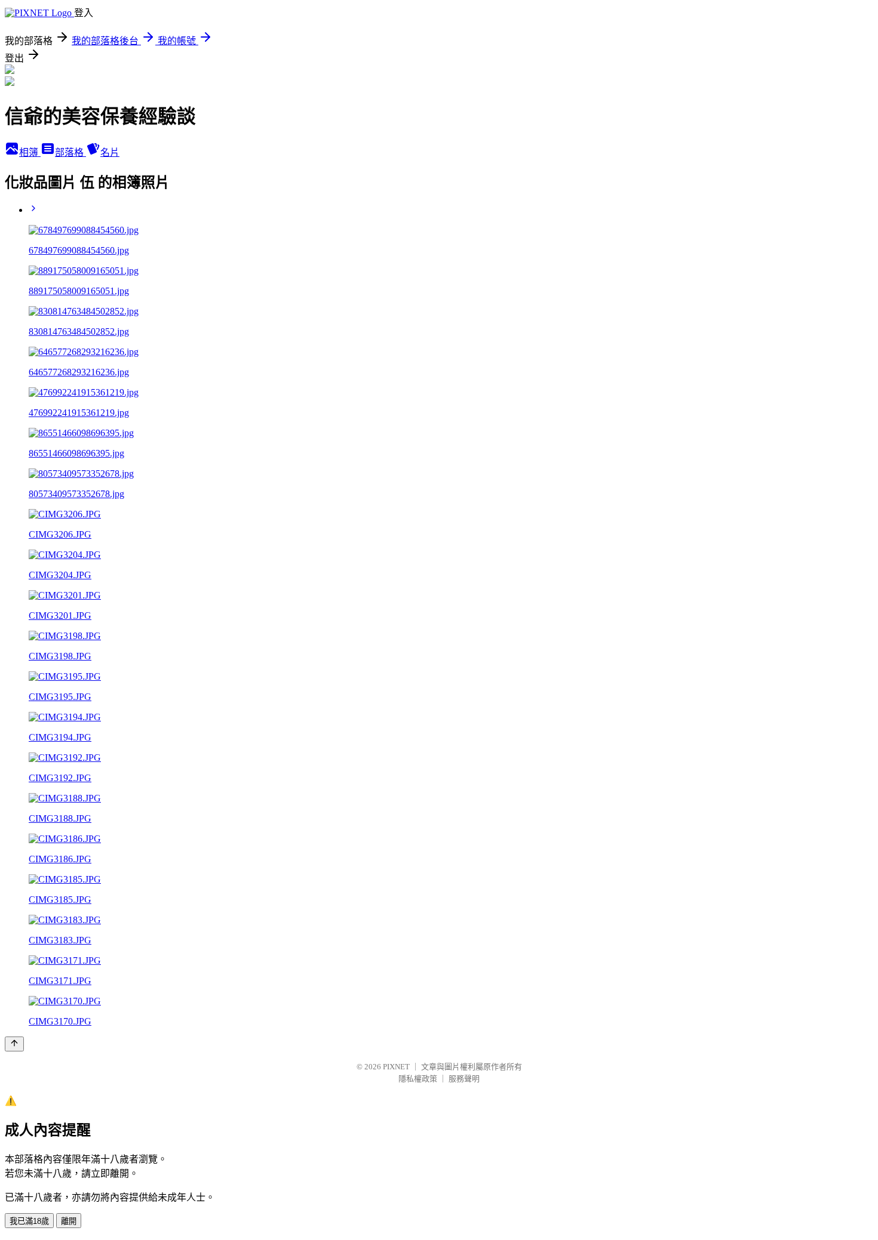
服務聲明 (464, 1078)
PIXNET (396, 1066)
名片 (109, 152)
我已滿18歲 (29, 1221)
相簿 (30, 152)
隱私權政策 (417, 1078)
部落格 (70, 152)
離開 (68, 1221)
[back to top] (14, 1044)
